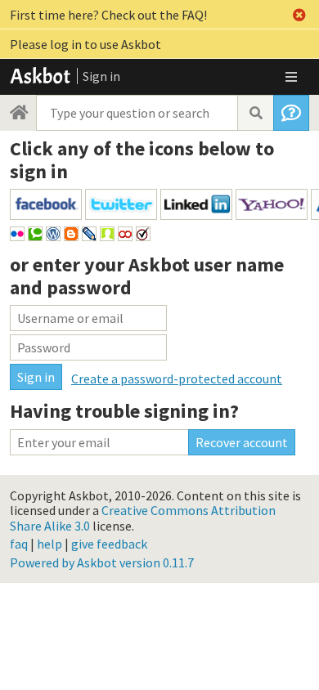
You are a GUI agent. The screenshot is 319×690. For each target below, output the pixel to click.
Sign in (101, 76)
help (49, 543)
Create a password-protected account (176, 378)
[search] (255, 113)
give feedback (109, 543)
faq (19, 543)
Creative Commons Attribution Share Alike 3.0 (143, 517)
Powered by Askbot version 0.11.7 (102, 562)
